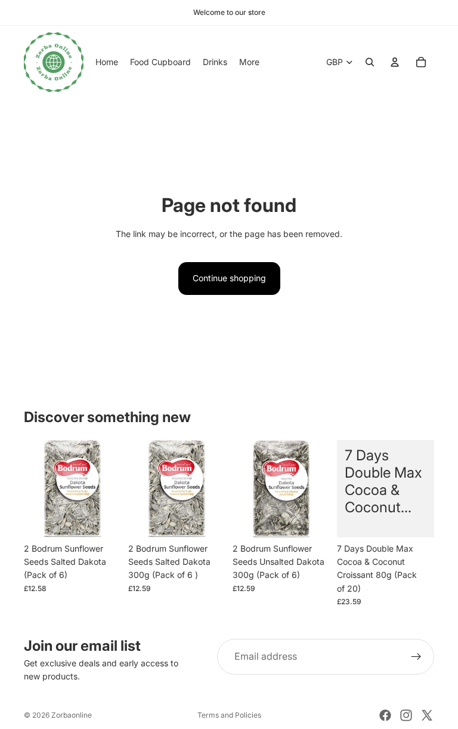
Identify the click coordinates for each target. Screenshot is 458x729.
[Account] (395, 62)
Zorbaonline (71, 714)
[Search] (370, 62)
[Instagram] (406, 715)
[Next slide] (108, 488)
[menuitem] (249, 62)
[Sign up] (416, 656)
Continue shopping (229, 278)
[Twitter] (427, 715)
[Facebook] (385, 715)
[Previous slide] (37, 488)
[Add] (102, 519)
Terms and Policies (229, 714)
